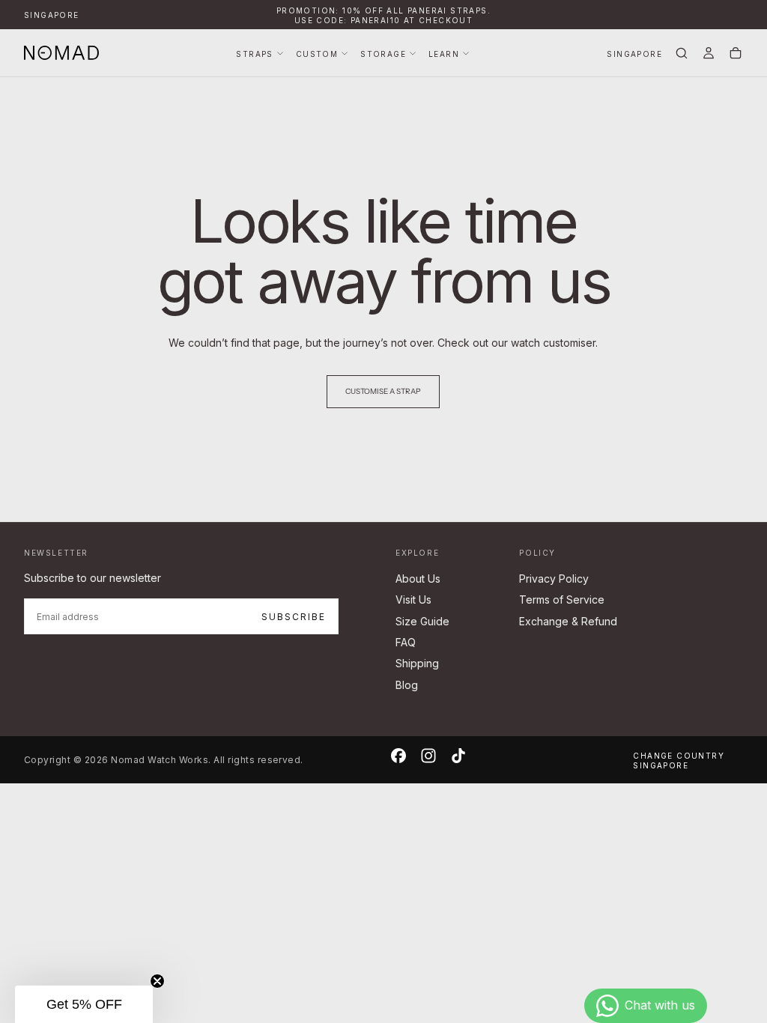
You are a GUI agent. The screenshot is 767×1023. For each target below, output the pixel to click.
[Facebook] (398, 756)
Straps (254, 53)
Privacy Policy (554, 578)
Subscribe (293, 616)
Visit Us (413, 599)
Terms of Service (561, 599)
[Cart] (735, 54)
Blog (406, 685)
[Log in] (708, 54)
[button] (51, 15)
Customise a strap (383, 391)
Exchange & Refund (568, 621)
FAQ (405, 642)
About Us (417, 578)
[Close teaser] (157, 981)
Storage (383, 53)
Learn (443, 53)
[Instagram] (428, 756)
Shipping (417, 663)
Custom (317, 53)
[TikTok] (458, 756)
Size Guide (422, 621)
